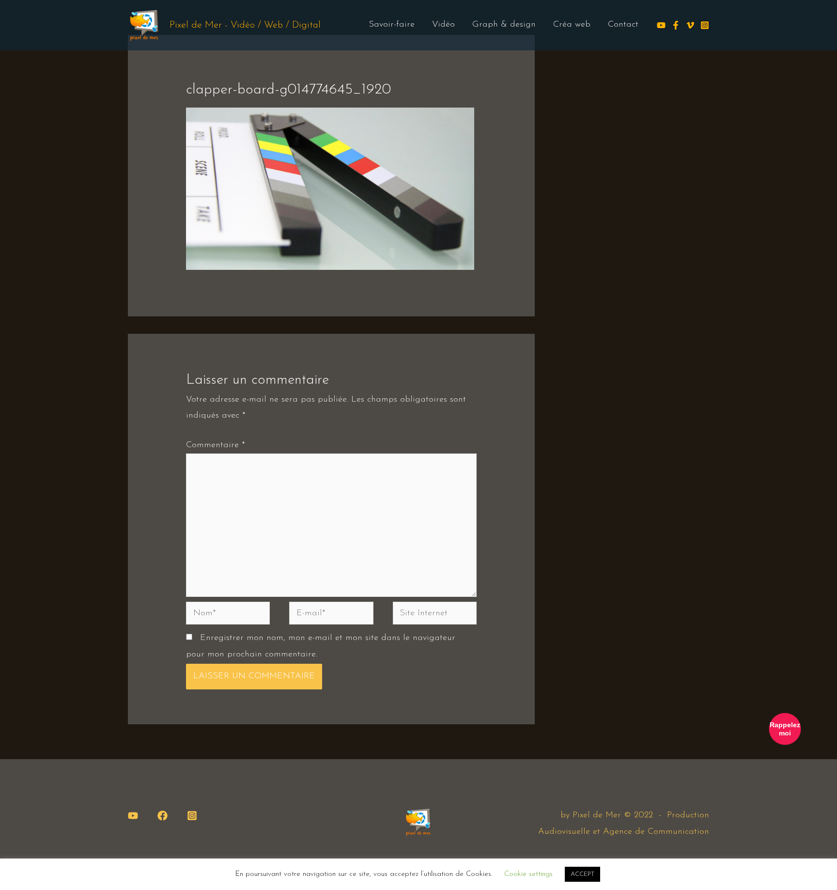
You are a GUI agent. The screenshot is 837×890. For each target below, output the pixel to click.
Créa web (571, 24)
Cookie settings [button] (528, 874)
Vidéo (443, 24)
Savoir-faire (392, 24)
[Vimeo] (690, 25)
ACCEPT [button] (582, 874)
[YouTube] (133, 816)
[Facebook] (675, 25)
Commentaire (215, 445)
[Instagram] (704, 25)
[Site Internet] (435, 615)
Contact (623, 24)
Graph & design (504, 24)
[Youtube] (661, 25)
